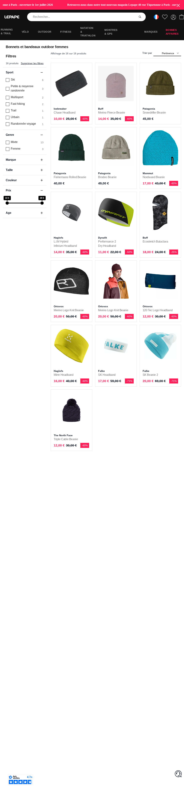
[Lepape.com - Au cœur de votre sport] (12, 17)
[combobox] (82, 17)
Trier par (147, 52)
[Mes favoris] (164, 17)
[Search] (140, 17)
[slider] (7, 203)
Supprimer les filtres (32, 63)
